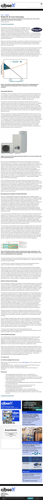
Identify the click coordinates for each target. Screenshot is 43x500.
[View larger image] (14, 248)
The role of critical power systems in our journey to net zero (32, 474)
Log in (2, 15)
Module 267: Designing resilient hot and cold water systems (31, 445)
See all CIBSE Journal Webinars (29, 424)
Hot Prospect (26, 362)
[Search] (41, 6)
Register (7, 15)
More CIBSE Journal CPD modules (30, 450)
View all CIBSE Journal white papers (30, 480)
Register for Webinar (27, 422)
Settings (37, 498)
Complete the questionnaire (7, 24)
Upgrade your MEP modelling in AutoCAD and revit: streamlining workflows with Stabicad (31, 416)
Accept (30, 498)
